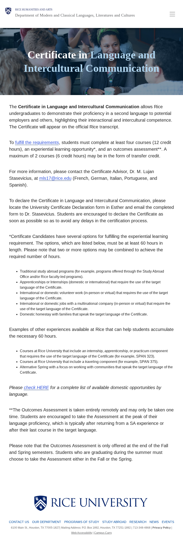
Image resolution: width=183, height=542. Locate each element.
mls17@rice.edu (55, 178)
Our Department (46, 522)
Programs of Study (81, 522)
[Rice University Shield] (8, 13)
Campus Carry (103, 532)
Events (168, 522)
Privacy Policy (161, 527)
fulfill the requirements (37, 142)
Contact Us (19, 522)
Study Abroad (114, 522)
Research (137, 522)
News (154, 522)
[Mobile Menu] (172, 14)
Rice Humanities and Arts (33, 9)
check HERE (36, 387)
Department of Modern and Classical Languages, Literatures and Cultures (75, 15)
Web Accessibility (81, 532)
